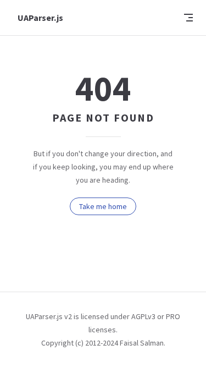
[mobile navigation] (188, 17)
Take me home (103, 206)
